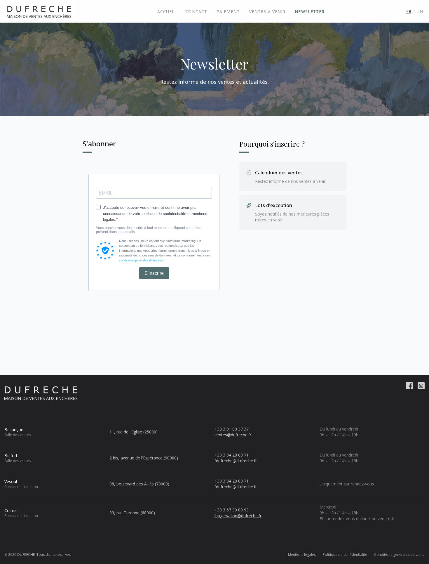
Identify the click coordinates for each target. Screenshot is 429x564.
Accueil (166, 11)
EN (420, 11)
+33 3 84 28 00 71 (231, 455)
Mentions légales (302, 554)
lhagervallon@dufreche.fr (237, 515)
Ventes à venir (267, 11)
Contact (196, 11)
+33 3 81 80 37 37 (231, 429)
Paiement (228, 11)
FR (408, 11)
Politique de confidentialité (345, 554)
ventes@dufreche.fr (232, 435)
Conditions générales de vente (399, 554)
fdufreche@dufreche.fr (235, 461)
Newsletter (310, 11)
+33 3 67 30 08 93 (231, 510)
